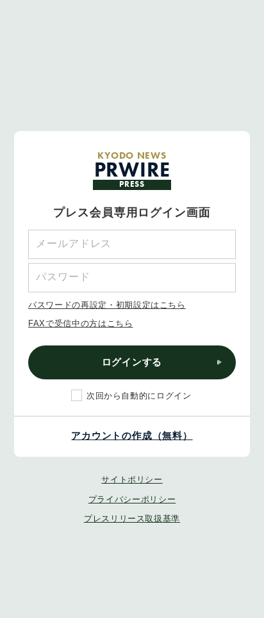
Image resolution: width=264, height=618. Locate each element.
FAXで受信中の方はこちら (80, 323)
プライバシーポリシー (132, 499)
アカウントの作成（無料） (131, 435)
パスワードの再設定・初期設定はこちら (107, 305)
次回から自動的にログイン (139, 395)
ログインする (132, 361)
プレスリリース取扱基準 (132, 518)
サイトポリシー (132, 479)
